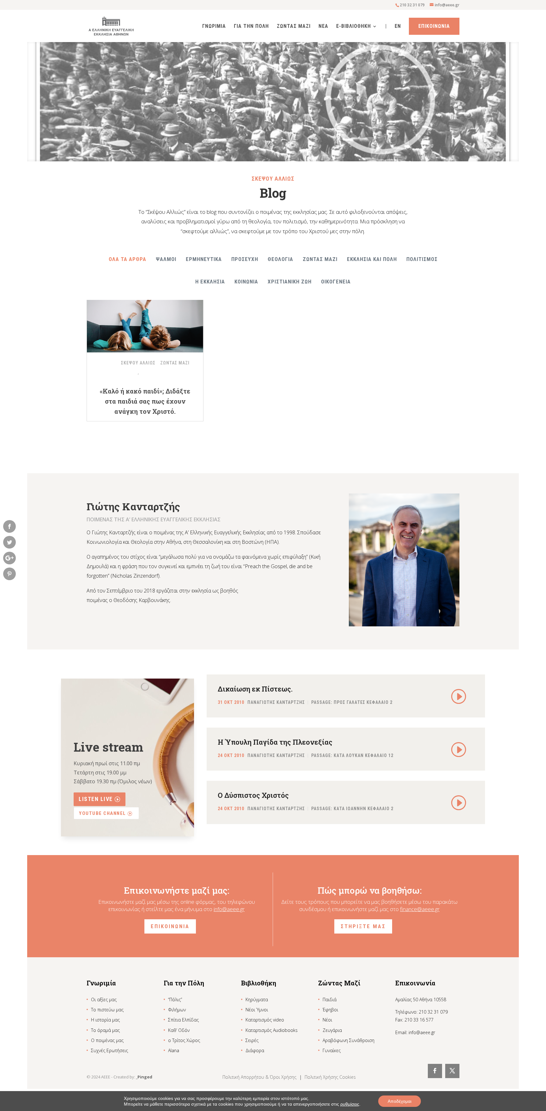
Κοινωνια (246, 281)
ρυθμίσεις (349, 1104)
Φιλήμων (177, 1010)
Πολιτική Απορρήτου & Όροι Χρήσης (260, 1077)
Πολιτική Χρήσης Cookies (330, 1077)
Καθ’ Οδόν (179, 1030)
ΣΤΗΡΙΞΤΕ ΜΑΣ (363, 926)
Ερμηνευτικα (204, 259)
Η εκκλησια (210, 281)
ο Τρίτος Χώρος (184, 1040)
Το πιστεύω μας (107, 1010)
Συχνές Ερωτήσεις (109, 1050)
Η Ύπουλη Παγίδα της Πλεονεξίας (275, 742)
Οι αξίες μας (104, 999)
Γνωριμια (214, 26)
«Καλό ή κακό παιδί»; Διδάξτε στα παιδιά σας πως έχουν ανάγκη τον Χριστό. (145, 401)
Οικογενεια (336, 281)
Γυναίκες (332, 1050)
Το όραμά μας (105, 1030)
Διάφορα (255, 1050)
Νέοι (327, 1020)
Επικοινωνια (434, 26)
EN (398, 26)
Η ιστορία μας (105, 1020)
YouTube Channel (102, 813)
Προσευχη (244, 259)
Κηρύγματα (257, 999)
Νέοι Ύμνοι (257, 1010)
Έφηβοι (330, 1010)
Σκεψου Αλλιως (138, 362)
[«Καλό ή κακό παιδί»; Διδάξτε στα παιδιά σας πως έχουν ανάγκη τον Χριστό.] (145, 322)
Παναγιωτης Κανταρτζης (276, 702)
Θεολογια (280, 259)
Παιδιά (330, 999)
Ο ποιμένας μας (107, 1040)
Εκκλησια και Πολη (372, 259)
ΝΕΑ (323, 26)
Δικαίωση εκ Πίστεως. (255, 688)
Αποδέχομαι (399, 1101)
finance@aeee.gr (420, 909)
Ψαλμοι (166, 259)
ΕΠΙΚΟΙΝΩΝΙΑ (170, 926)
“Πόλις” (175, 999)
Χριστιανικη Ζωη (290, 281)
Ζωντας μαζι (320, 259)
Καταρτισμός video (265, 1020)
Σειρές (252, 1040)
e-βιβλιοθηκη (353, 26)
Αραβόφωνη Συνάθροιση (348, 1040)
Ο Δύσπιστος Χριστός (253, 795)
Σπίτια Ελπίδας (183, 1020)
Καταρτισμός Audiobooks (272, 1030)
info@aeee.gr (229, 909)
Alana (173, 1050)
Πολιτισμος (422, 259)
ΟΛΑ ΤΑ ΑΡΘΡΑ (127, 259)
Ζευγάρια (332, 1030)
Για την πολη (251, 26)
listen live (96, 799)
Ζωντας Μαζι (294, 26)
